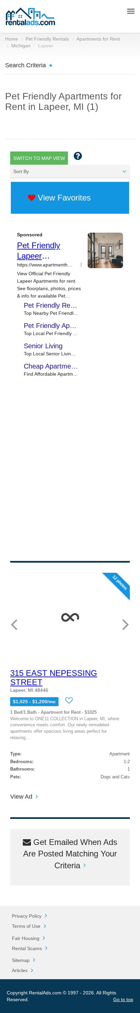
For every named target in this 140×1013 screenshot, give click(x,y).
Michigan (21, 45)
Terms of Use (26, 926)
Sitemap (21, 960)
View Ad (21, 797)
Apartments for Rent (98, 39)
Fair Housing (25, 938)
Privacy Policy (26, 916)
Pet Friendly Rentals (47, 39)
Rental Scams (27, 948)
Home (11, 39)
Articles (20, 970)
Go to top (123, 999)
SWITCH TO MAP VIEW (39, 158)
